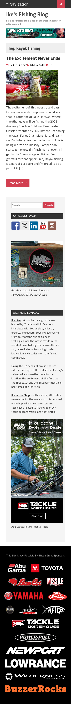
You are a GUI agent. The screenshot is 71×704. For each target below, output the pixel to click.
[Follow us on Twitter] (25, 225)
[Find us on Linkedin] (34, 225)
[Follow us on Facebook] (15, 225)
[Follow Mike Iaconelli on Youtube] (43, 225)
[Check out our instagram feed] (52, 225)
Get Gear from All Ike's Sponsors (30, 290)
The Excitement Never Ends (33, 58)
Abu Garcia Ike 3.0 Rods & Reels (29, 527)
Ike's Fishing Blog (27, 14)
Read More (16, 183)
